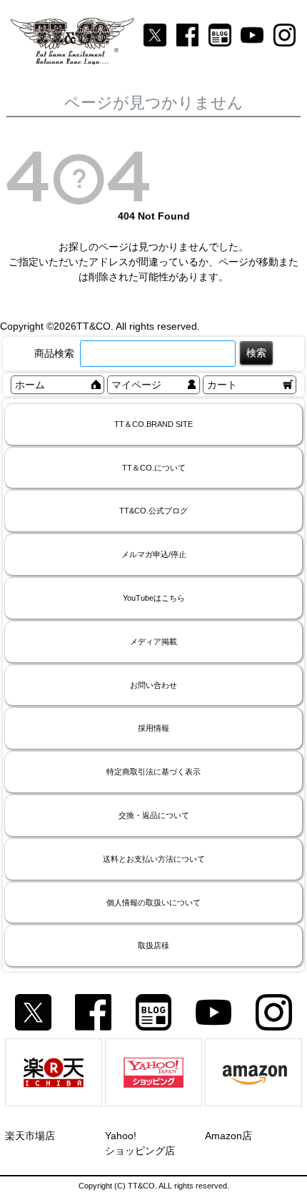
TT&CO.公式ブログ (153, 510)
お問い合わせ (153, 685)
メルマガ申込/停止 (153, 554)
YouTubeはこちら (154, 598)
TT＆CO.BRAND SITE (153, 424)
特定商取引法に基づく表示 (153, 771)
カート (222, 384)
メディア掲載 (153, 641)
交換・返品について (154, 815)
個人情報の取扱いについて (153, 902)
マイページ (136, 384)
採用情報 (153, 728)
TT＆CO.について (154, 467)
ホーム (30, 384)
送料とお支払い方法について (154, 859)
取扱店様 (153, 945)
